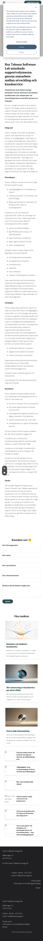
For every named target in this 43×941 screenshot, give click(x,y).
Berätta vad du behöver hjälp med (16, 586)
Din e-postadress (9, 565)
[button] (4, 2)
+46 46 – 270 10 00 (24, 873)
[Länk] (21, 756)
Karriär (38, 888)
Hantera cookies (21, 42)
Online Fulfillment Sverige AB (12, 851)
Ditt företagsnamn (10, 545)
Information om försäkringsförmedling (27, 883)
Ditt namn (6, 555)
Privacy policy (36, 881)
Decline (21, 52)
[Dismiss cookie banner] (36, 7)
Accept (21, 47)
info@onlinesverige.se (24, 875)
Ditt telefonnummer (10, 575)
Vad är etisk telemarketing (18, 731)
